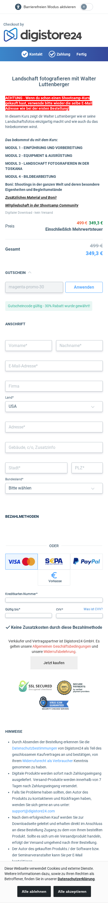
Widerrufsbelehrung (59, 651)
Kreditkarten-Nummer (21, 594)
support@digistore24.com (33, 811)
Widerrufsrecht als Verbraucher (47, 761)
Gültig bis (12, 609)
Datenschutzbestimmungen (34, 748)
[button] (93, 407)
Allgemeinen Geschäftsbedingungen (62, 646)
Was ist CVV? (93, 609)
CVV (59, 609)
